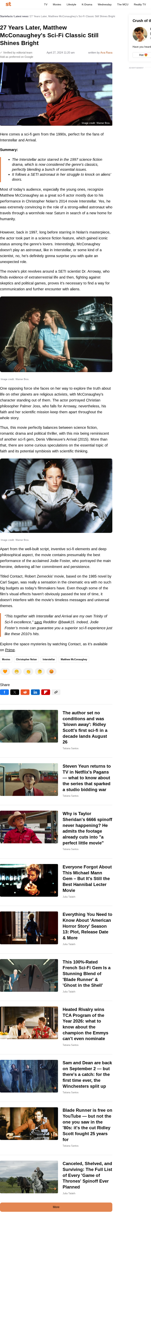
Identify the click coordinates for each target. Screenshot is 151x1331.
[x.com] (14, 692)
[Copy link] (56, 692)
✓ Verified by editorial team (16, 52)
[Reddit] (25, 692)
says (38, 622)
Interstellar (49, 659)
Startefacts (6, 16)
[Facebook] (4, 692)
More (56, 1207)
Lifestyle (71, 4)
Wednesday (105, 4)
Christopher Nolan (26, 659)
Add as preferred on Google (16, 56)
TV (45, 4)
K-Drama (87, 4)
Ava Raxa (106, 52)
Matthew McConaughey (74, 659)
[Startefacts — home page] (8, 4)
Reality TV (140, 4)
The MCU (122, 4)
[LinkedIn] (35, 692)
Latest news (21, 16)
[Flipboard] (45, 692)
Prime (10, 650)
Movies (57, 4)
